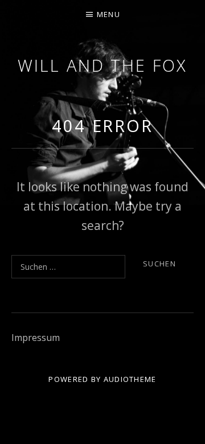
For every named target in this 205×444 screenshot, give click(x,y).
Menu (108, 14)
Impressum (35, 337)
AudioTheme (130, 379)
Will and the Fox (102, 65)
